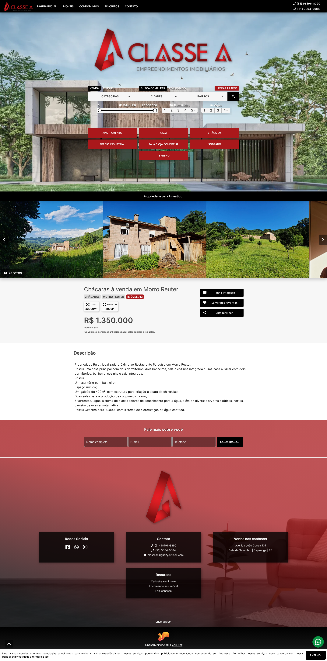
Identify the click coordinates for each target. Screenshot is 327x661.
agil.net (177, 645)
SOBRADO (214, 144)
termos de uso (40, 656)
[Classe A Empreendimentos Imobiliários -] (163, 48)
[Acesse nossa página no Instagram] (85, 547)
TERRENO (163, 155)
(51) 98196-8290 (308, 3)
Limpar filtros (226, 88)
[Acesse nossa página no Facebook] (67, 547)
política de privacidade (15, 656)
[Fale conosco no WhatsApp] (76, 547)
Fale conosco (163, 590)
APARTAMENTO (112, 133)
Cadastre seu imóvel (163, 581)
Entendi (315, 655)
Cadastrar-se (229, 441)
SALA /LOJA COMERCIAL (164, 144)
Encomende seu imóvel (163, 586)
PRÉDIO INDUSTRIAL (112, 144)
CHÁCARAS (215, 133)
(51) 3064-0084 (308, 8)
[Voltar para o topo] (9, 644)
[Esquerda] (4, 239)
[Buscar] (233, 96)
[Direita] (323, 239)
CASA (163, 133)
